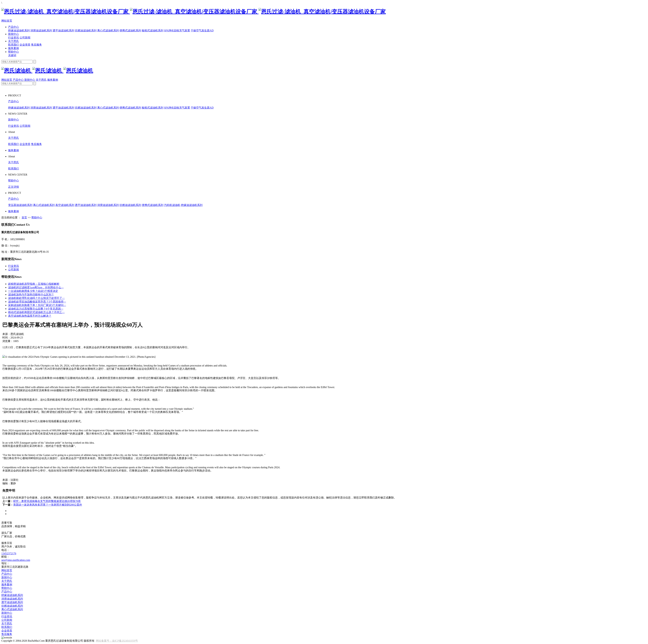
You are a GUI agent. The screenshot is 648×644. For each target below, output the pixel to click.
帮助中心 (13, 51)
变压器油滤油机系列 (20, 205)
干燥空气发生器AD (202, 30)
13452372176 (8, 553)
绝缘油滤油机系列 (19, 30)
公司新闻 (25, 37)
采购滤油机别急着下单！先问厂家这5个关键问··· (37, 305)
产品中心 (13, 26)
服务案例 (13, 48)
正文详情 (13, 186)
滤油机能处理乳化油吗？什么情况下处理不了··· (36, 298)
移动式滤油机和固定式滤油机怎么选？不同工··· (36, 312)
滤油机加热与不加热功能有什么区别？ (31, 294)
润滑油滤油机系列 (41, 30)
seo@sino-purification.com (15, 560)
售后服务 (36, 44)
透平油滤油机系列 (63, 30)
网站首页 (6, 20)
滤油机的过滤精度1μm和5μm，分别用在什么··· (36, 287)
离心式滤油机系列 (108, 30)
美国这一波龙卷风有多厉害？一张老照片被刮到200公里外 (47, 504)
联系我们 (13, 44)
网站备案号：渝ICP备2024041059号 (117, 640)
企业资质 (25, 44)
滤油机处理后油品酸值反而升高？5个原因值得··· (37, 301)
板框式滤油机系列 (152, 30)
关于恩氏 (13, 41)
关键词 (12, 55)
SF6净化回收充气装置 (177, 30)
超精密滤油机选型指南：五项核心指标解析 (33, 283)
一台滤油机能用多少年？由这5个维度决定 (33, 291)
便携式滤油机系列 (130, 30)
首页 (24, 217)
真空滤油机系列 (64, 205)
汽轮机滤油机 (172, 205)
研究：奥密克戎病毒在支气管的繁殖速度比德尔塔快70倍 (47, 501)
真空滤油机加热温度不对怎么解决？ (29, 315)
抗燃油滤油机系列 (86, 30)
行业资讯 (13, 37)
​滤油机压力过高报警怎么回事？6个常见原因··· (35, 308)
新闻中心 (13, 34)
